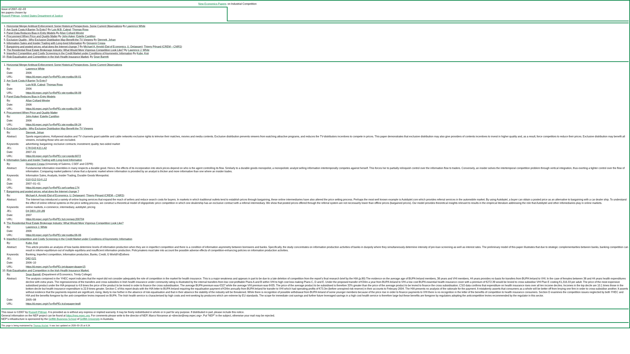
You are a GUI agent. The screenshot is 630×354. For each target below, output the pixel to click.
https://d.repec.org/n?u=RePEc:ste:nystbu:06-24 (53, 124)
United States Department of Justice (42, 15)
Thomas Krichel (40, 325)
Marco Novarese (158, 315)
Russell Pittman (10, 15)
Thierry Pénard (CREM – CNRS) (163, 46)
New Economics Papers (212, 3)
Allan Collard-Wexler (72, 33)
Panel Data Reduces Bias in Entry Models (31, 33)
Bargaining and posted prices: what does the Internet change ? (43, 46)
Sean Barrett (101, 56)
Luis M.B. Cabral (61, 29)
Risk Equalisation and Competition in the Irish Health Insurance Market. (48, 56)
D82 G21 (31, 258)
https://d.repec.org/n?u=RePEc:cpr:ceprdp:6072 (53, 156)
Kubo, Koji (143, 53)
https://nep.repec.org (78, 315)
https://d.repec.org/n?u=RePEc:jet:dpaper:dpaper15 (55, 266)
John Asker (68, 36)
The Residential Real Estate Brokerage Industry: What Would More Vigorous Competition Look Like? (65, 50)
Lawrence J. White (138, 50)
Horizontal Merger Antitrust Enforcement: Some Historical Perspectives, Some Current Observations (64, 26)
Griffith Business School (62, 319)
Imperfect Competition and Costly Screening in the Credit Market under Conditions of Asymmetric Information (69, 53)
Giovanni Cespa (95, 43)
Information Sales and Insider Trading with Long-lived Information (44, 43)
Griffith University (90, 319)
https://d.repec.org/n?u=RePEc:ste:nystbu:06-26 (53, 108)
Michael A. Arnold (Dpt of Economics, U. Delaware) (113, 46)
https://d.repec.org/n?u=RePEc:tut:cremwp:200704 (55, 219)
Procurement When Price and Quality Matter (32, 36)
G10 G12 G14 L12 (36, 179)
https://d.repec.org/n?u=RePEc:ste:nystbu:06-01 (53, 76)
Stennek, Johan (106, 39)
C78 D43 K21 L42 (36, 148)
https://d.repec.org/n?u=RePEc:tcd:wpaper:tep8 (53, 303)
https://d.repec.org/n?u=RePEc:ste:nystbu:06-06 (53, 235)
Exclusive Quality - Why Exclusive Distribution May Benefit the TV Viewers (50, 39)
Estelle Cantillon (85, 36)
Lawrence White (135, 26)
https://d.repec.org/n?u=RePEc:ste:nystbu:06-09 (53, 92)
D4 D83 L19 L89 (35, 211)
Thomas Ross (80, 29)
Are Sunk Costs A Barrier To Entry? (27, 29)
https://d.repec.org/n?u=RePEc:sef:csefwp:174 (52, 187)
